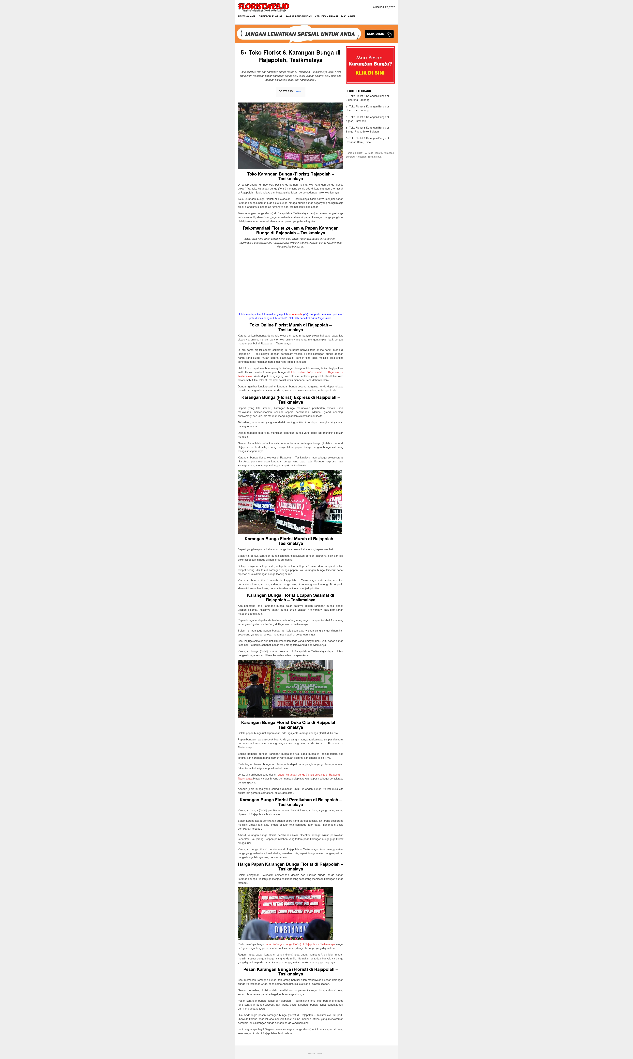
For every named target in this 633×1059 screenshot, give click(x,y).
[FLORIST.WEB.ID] (264, 7)
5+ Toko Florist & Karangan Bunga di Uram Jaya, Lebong (367, 108)
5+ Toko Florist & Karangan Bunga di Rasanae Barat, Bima (367, 140)
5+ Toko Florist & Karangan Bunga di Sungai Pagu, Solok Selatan (367, 129)
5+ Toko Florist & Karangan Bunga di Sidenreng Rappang (367, 98)
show (298, 91)
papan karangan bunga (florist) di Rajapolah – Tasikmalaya (300, 944)
